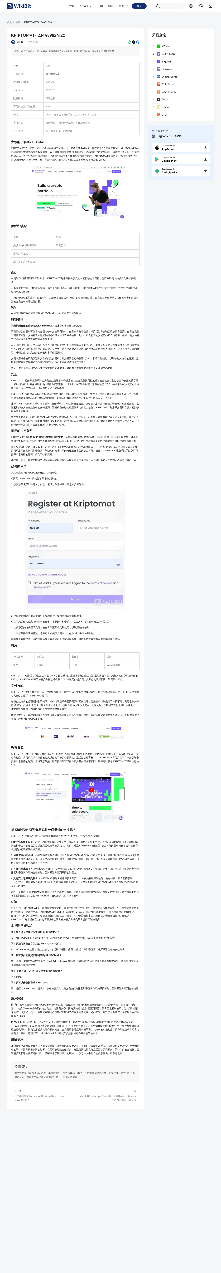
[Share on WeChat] (129, 42)
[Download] (211, 6)
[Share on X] (133, 42)
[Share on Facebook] (138, 42)
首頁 (9, 22)
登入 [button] (139, 6)
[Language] (191, 6)
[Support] (201, 6)
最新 (18, 22)
